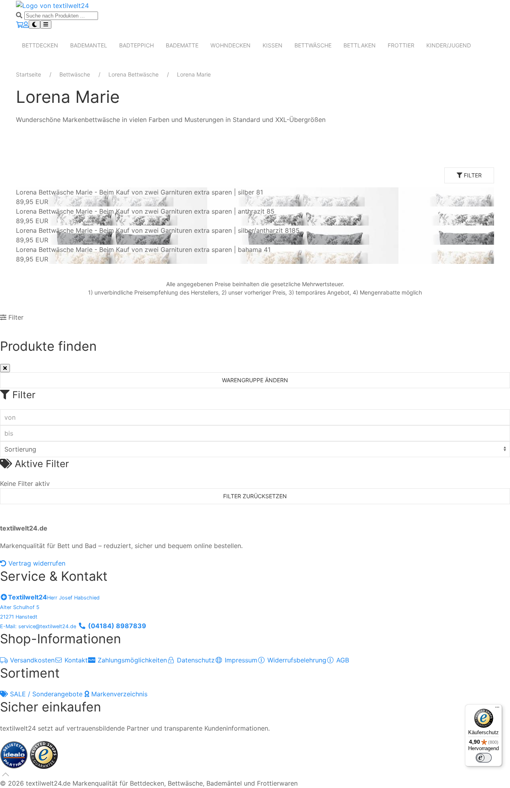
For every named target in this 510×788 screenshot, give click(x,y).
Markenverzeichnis (118, 694)
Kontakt (75, 660)
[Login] (26, 24)
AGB (341, 660)
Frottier (401, 45)
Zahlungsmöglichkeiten (131, 660)
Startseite (28, 74)
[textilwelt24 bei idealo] (15, 754)
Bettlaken (359, 45)
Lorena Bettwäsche (133, 74)
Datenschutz (195, 660)
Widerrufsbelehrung (295, 660)
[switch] (484, 757)
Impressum (240, 660)
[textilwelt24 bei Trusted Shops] (44, 754)
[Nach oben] (5, 774)
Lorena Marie (194, 74)
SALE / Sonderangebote (46, 694)
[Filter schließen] (5, 368)
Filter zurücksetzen (255, 496)
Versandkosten (31, 660)
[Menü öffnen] (45, 24)
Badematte (182, 45)
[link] (255, 196)
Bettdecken (40, 45)
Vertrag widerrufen (35, 563)
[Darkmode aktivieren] (34, 24)
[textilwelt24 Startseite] (52, 5)
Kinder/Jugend (448, 45)
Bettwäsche (313, 45)
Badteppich (136, 45)
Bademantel (88, 45)
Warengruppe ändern (255, 380)
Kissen (272, 45)
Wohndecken (230, 45)
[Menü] (497, 709)
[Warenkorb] (19, 24)
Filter (472, 175)
